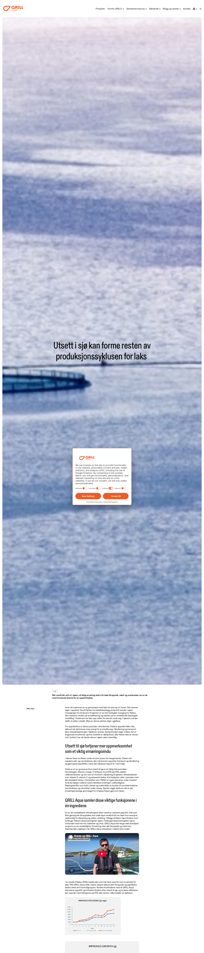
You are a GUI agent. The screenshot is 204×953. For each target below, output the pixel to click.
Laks (54, 691)
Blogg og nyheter (171, 8)
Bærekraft (154, 8)
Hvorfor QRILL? (115, 8)
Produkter (100, 8)
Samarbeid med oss (135, 8)
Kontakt (186, 8)
